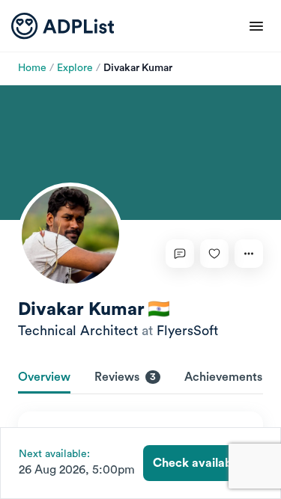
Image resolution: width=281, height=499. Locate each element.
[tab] (44, 379)
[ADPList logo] (62, 26)
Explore (75, 68)
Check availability (203, 463)
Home (32, 68)
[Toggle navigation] (256, 26)
